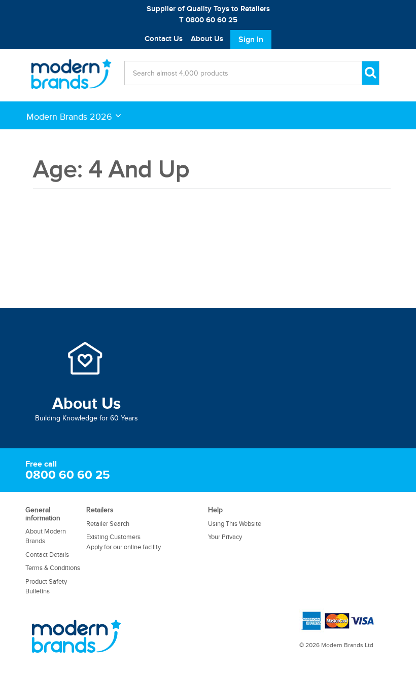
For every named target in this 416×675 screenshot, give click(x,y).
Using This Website (234, 524)
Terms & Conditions (52, 568)
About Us (207, 39)
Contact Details (47, 555)
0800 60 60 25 (67, 475)
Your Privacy (225, 537)
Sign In (250, 39)
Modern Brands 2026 (69, 116)
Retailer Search (107, 524)
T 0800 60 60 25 (208, 20)
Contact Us (164, 39)
